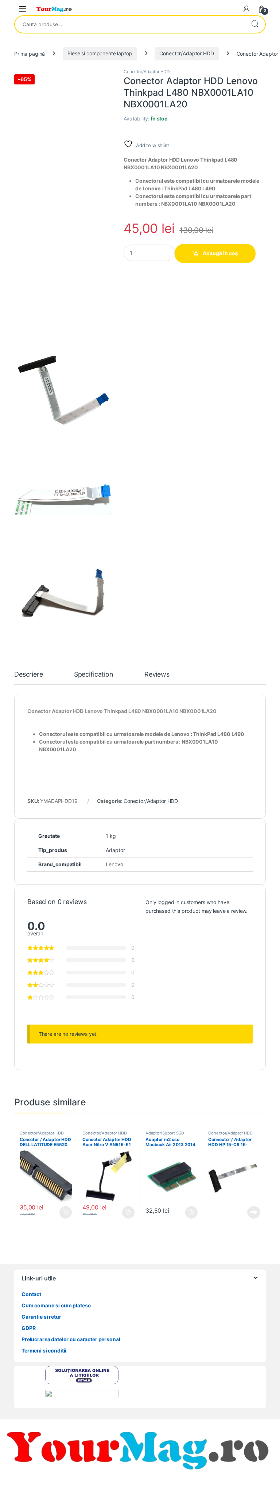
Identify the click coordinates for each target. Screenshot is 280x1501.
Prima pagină (29, 53)
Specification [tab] (93, 674)
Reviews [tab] (157, 674)
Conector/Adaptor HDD (186, 53)
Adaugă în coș (220, 253)
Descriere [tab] (28, 674)
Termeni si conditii (44, 1350)
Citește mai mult (252, 1212)
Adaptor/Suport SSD (164, 1133)
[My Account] (246, 8)
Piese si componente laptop (99, 53)
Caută (255, 24)
